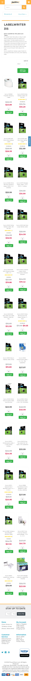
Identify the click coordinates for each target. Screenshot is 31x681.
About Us (19, 638)
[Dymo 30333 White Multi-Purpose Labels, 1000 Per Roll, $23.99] (8, 388)
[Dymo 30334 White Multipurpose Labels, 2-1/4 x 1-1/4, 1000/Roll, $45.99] (22, 388)
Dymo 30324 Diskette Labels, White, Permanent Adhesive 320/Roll (22, 272)
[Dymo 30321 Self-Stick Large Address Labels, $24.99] (22, 214)
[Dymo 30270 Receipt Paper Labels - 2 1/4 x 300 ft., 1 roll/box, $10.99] (22, 172)
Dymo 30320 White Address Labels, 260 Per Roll (8, 227)
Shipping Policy (6, 640)
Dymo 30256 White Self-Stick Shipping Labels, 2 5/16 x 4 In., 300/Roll (9, 185)
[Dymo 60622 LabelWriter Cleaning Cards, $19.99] (8, 565)
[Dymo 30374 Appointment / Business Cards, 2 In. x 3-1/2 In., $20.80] (8, 474)
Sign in (18, 624)
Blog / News (20, 640)
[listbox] (22, 63)
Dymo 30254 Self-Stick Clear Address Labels (22, 140)
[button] (15, 14)
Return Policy (6, 642)
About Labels (20, 636)
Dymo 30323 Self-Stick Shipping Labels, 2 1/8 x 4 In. (8, 271)
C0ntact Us (5, 643)
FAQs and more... (7, 639)
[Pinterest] (9, 652)
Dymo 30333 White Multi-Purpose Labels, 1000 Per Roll (8, 400)
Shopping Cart (20, 629)
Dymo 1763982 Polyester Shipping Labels (9, 95)
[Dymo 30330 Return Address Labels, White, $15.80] (8, 347)
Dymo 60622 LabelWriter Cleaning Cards (8, 577)
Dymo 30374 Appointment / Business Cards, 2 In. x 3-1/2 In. (8, 488)
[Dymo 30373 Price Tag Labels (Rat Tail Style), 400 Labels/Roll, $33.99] (22, 430)
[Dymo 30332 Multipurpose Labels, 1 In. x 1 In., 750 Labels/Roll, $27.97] (22, 347)
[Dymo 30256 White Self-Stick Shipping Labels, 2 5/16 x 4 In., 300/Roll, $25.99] (8, 172)
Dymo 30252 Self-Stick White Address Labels (9, 140)
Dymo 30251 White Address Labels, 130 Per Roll (22, 95)
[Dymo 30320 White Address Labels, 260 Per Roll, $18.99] (8, 214)
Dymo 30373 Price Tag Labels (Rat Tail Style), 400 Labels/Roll (22, 443)
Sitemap (6, 665)
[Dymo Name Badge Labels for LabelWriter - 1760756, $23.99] (22, 565)
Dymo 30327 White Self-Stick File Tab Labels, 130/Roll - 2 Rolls (22, 316)
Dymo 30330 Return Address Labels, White (8, 358)
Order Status (20, 625)
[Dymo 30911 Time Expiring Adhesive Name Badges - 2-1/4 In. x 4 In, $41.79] (22, 520)
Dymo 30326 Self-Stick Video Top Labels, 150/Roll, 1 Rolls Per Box (8, 316)
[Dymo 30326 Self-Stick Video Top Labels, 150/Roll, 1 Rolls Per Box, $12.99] (8, 303)
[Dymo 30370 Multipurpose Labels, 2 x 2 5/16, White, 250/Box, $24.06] (8, 430)
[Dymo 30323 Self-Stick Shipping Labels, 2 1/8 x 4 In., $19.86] (8, 259)
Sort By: (26, 61)
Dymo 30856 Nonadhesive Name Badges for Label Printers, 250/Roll (22, 488)
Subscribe (21, 614)
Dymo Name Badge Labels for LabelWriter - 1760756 (22, 577)
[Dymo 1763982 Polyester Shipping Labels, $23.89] (8, 83)
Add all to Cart (23, 70)
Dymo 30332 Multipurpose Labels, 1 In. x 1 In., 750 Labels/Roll (22, 360)
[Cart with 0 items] (28, 2)
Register (24, 624)
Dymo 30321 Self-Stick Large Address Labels (22, 226)
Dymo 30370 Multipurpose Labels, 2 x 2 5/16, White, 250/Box (8, 444)
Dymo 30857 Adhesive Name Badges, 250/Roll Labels (8, 533)
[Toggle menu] (2, 2)
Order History (20, 627)
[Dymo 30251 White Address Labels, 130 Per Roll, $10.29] (22, 83)
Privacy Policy (20, 641)
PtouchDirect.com (23, 671)
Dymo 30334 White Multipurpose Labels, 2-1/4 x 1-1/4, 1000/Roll (22, 400)
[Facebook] (6, 652)
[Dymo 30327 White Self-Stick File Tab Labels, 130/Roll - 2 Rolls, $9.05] (22, 303)
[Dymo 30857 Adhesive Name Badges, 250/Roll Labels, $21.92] (8, 520)
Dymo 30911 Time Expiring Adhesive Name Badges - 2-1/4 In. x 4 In (22, 534)
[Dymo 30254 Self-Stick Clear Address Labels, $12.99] (22, 128)
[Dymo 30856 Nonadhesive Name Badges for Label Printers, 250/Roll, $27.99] (22, 474)
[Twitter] (2, 652)
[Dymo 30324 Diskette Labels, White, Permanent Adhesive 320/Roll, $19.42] (22, 259)
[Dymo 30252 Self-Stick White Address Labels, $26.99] (8, 128)
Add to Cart (9, 113)
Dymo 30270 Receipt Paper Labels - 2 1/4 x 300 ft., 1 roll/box (22, 184)
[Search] (24, 7)
